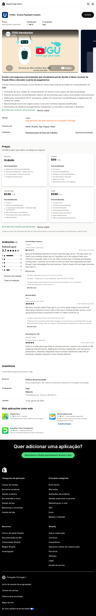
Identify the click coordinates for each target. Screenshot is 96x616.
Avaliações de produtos (59, 494)
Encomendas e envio (11, 498)
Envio (51, 512)
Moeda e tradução (57, 517)
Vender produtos (9, 494)
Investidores (54, 542)
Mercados (53, 489)
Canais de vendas (10, 485)
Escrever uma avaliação (13, 276)
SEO (50, 508)
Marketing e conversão (12, 508)
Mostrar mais (30, 271)
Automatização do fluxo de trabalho (42, 133)
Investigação (8, 551)
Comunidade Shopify (11, 542)
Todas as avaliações (11, 280)
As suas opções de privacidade (16, 609)
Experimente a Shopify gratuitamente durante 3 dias (48, 455)
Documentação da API (12, 538)
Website (29, 392)
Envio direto (54, 485)
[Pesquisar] (88, 4)
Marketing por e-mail (58, 503)
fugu (44, 24)
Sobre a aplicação (57, 533)
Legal (51, 561)
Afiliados (52, 556)
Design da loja (8, 503)
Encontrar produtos (11, 489)
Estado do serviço (57, 565)
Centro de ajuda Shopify (13, 533)
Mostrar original (43, 110)
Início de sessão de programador (16, 584)
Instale (88, 15)
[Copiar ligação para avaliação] (44, 241)
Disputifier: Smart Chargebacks (21, 428)
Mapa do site (8, 602)
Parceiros (53, 551)
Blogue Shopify (8, 547)
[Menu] (93, 4)
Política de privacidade (36, 379)
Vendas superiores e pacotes (62, 498)
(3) (32, 24)
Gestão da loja (8, 512)
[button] (24, 416)
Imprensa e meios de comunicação (64, 547)
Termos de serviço (10, 590)
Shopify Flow (15, 414)
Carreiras (53, 538)
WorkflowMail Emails (64, 414)
